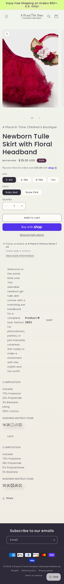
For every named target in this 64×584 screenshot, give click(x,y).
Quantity (7, 199)
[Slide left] (24, 118)
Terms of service (33, 575)
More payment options (32, 235)
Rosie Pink (32, 192)
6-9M (39, 179)
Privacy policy (46, 570)
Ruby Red (12, 192)
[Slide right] (39, 118)
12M (55, 180)
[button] (6, 16)
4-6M (24, 179)
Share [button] (9, 498)
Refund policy (29, 570)
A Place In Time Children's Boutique (30, 566)
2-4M (9, 179)
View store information (20, 255)
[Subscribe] (53, 540)
